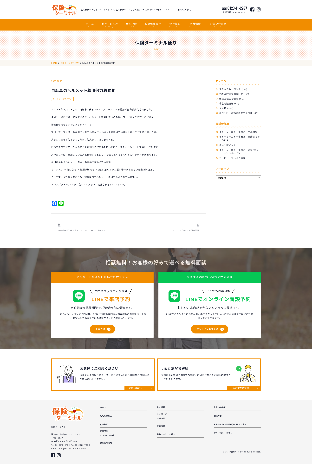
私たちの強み (110, 25)
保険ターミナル (237, 451)
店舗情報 (195, 25)
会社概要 (175, 25)
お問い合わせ (218, 25)
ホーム (90, 25)
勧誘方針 (218, 416)
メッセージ (162, 414)
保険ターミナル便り (166, 434)
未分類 (222, 108)
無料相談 (131, 25)
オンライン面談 (107, 435)
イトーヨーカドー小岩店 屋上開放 (238, 132)
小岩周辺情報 (226, 103)
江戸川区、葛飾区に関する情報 (236, 113)
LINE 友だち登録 (240, 388)
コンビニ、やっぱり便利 (232, 158)
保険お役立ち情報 (228, 98)
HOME (103, 407)
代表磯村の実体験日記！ (232, 94)
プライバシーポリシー (224, 433)
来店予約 (100, 329)
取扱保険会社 (153, 25)
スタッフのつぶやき (63, 99)
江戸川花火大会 (227, 145)
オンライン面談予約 (207, 329)
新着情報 (161, 426)
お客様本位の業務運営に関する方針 (230, 424)
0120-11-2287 (237, 8)
